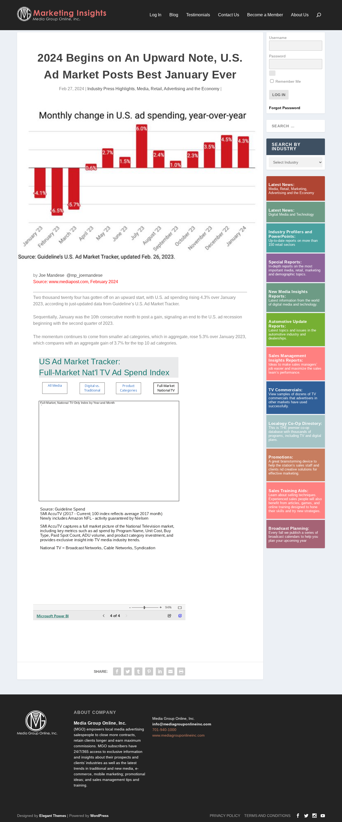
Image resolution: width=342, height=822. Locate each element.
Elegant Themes (52, 816)
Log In (155, 15)
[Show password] (272, 73)
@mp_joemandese (85, 275)
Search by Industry (286, 146)
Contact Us (228, 15)
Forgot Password (284, 108)
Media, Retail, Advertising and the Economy (178, 88)
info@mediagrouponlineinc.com (181, 724)
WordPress (99, 816)
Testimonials (198, 15)
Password (277, 56)
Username (278, 37)
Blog (173, 15)
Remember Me (287, 81)
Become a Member (265, 15)
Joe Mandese (51, 275)
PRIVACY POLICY (225, 815)
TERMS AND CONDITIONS (267, 815)
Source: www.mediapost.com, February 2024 (75, 281)
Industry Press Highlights (111, 88)
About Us (300, 15)
